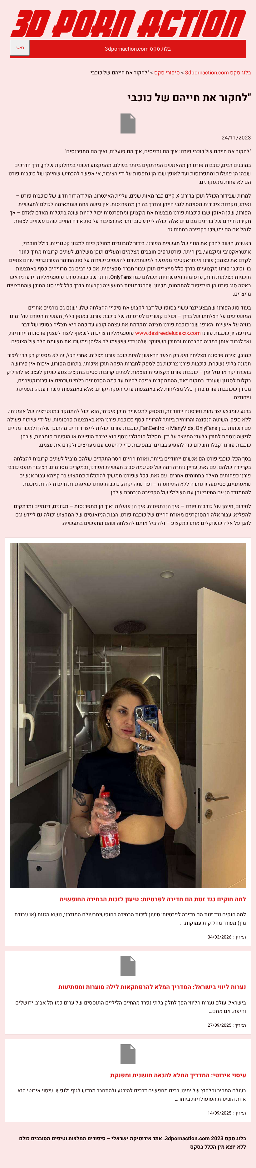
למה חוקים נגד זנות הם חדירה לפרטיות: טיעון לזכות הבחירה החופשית (153, 899)
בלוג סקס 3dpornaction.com (138, 49)
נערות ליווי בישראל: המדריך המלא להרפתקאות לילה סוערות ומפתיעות (152, 987)
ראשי (20, 47)
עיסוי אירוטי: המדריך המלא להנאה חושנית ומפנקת (178, 1075)
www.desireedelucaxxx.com (168, 333)
